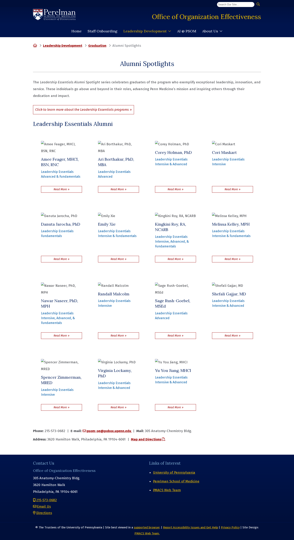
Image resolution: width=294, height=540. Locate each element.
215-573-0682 (46, 500)
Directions (44, 513)
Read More (68, 189)
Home (76, 31)
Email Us (44, 506)
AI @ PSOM (186, 31)
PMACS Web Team (167, 490)
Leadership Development (145, 31)
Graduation (97, 46)
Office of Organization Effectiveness (206, 16)
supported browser (147, 527)
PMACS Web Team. (147, 533)
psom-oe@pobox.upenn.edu (109, 431)
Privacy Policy (230, 527)
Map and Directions (146, 439)
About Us (210, 31)
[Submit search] (258, 4)
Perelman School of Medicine (176, 481)
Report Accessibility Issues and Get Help (190, 527)
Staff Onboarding (102, 31)
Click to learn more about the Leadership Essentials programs (82, 110)
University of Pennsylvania (174, 472)
